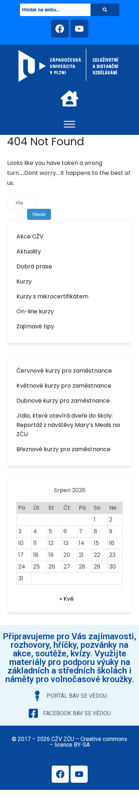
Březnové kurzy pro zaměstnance (63, 449)
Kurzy (24, 281)
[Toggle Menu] (69, 124)
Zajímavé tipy (35, 326)
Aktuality (28, 251)
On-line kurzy (35, 311)
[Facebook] (60, 28)
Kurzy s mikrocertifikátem (52, 296)
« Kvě (67, 599)
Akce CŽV (29, 236)
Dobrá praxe (34, 266)
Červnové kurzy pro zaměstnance (64, 371)
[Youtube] (79, 28)
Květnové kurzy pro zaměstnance (63, 386)
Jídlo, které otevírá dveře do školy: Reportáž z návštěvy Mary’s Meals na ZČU (68, 425)
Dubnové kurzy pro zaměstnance (63, 401)
